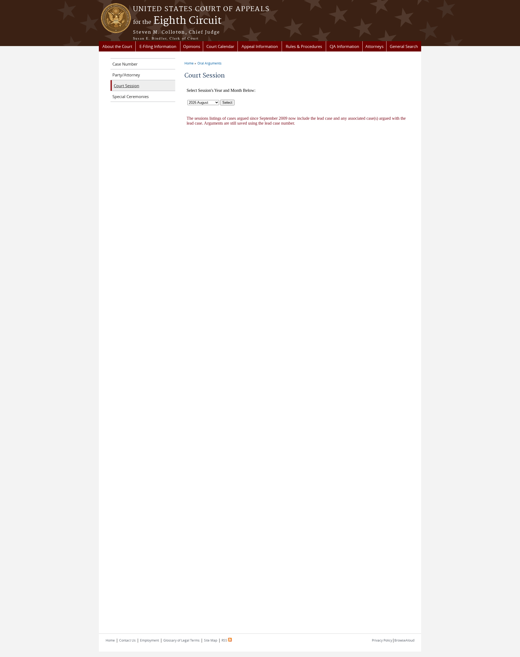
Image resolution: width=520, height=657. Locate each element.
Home (189, 63)
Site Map (210, 640)
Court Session (126, 85)
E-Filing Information (157, 46)
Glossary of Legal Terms (181, 640)
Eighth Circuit (177, 21)
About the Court (117, 46)
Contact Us (127, 640)
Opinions (191, 46)
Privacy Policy (382, 640)
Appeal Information (260, 46)
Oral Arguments (209, 63)
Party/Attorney (126, 74)
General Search (404, 46)
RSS (225, 640)
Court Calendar (220, 46)
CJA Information (344, 46)
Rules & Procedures (304, 46)
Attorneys (374, 46)
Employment (149, 640)
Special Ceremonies (130, 96)
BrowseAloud (404, 640)
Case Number (125, 64)
